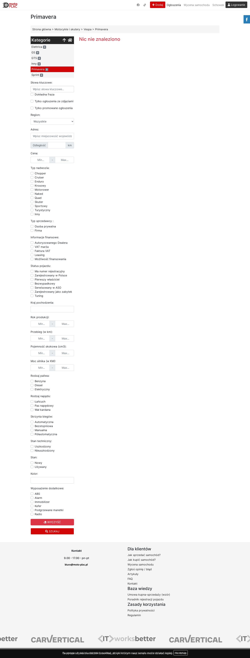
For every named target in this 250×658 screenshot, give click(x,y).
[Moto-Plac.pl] (10, 5)
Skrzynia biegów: (42, 416)
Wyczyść (53, 522)
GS (34, 52)
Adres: (35, 129)
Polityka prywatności (141, 610)
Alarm (38, 497)
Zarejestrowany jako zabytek (53, 291)
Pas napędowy (44, 405)
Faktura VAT (42, 251)
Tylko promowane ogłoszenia (54, 108)
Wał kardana (43, 409)
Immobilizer (42, 502)
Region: (35, 114)
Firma (38, 230)
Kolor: (34, 473)
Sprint (36, 75)
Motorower (42, 189)
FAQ (130, 578)
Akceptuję (180, 652)
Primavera (39, 69)
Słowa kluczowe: (41, 82)
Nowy (38, 462)
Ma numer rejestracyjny (50, 271)
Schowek (218, 5)
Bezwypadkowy (45, 283)
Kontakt (132, 583)
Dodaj (159, 4)
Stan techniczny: (41, 441)
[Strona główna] (70, 40)
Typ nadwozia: (40, 168)
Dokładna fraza (44, 94)
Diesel (39, 385)
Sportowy (41, 206)
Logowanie (237, 4)
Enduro (39, 181)
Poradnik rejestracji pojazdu (146, 599)
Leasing (40, 255)
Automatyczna (44, 422)
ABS (37, 493)
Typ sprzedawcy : (42, 221)
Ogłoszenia (174, 5)
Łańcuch (40, 401)
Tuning (39, 295)
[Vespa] (64, 40)
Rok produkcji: (40, 317)
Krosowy (40, 185)
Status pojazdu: (41, 266)
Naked (39, 193)
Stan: (34, 457)
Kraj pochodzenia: (42, 302)
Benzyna (40, 381)
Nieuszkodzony (45, 450)
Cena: (34, 153)
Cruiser (39, 177)
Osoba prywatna (45, 226)
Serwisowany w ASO (48, 287)
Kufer (38, 506)
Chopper (40, 173)
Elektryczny (42, 389)
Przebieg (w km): (42, 332)
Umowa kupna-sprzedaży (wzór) (149, 594)
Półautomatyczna (46, 434)
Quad (38, 197)
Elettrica (38, 46)
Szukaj (53, 531)
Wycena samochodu (197, 5)
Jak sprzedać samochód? (144, 555)
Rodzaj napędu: (41, 396)
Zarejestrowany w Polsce (51, 275)
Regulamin (134, 615)
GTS (35, 58)
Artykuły (133, 574)
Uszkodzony (43, 446)
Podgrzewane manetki (49, 510)
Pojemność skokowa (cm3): (48, 346)
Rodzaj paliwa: (40, 375)
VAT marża (42, 246)
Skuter (39, 202)
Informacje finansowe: (45, 237)
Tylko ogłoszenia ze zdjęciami (54, 101)
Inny (35, 63)
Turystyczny (42, 210)
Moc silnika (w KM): (43, 361)
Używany (41, 467)
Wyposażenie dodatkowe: (47, 488)
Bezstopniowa (44, 426)
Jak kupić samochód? (142, 559)
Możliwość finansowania (50, 259)
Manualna (41, 430)
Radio (38, 514)
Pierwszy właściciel (47, 279)
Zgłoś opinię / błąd (140, 569)
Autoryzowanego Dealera (51, 242)
